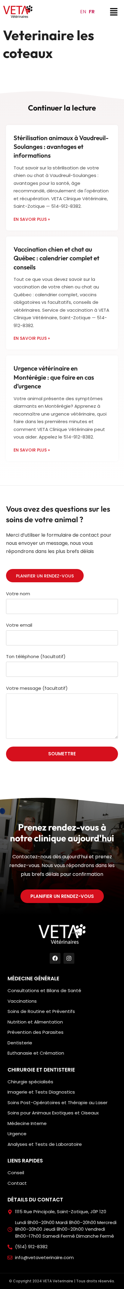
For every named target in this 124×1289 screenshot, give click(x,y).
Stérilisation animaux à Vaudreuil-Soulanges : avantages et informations (61, 146)
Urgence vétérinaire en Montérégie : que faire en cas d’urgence (54, 377)
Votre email (19, 625)
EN (83, 11)
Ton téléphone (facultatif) (36, 657)
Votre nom (18, 594)
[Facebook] (55, 958)
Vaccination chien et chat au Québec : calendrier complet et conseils (56, 258)
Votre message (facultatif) (37, 688)
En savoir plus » (32, 219)
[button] (18, 11)
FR (92, 11)
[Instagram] (69, 958)
